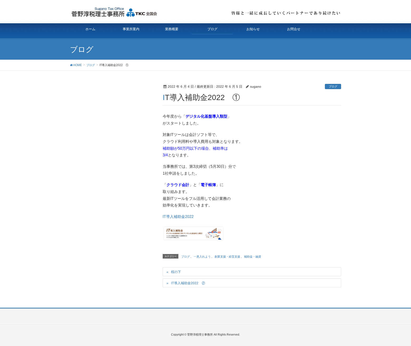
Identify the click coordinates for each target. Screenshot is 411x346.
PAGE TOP (397, 331)
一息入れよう (202, 256)
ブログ (333, 86)
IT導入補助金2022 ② (188, 283)
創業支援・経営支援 (227, 256)
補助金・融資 (252, 256)
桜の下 (176, 272)
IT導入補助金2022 (178, 217)
